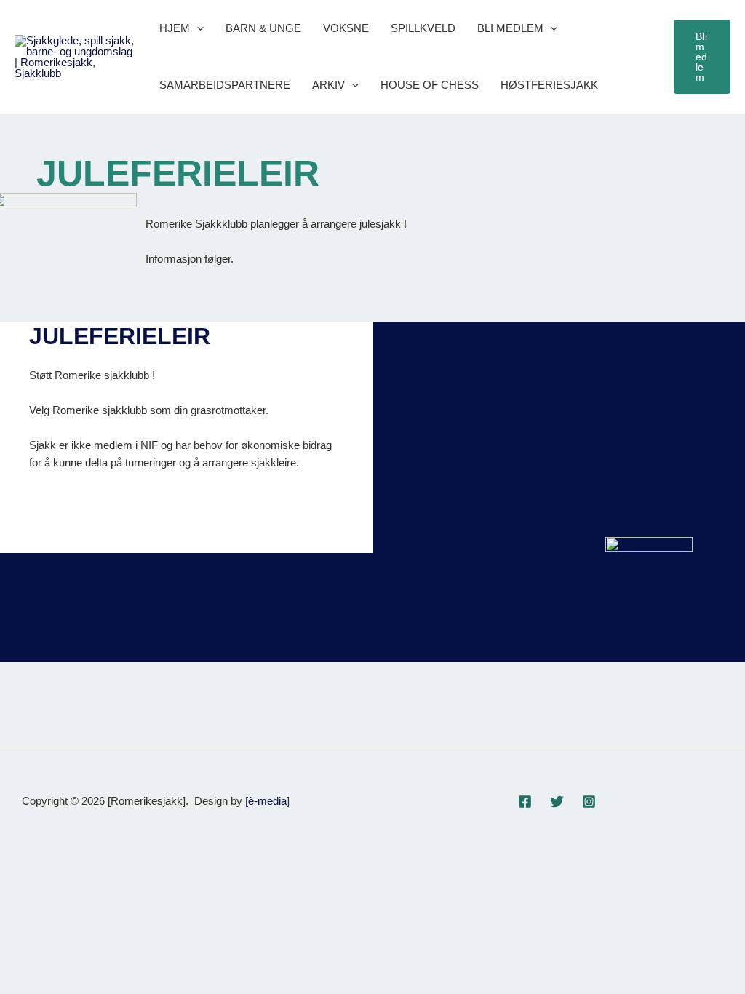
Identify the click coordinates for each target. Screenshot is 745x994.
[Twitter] (557, 801)
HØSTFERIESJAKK (549, 85)
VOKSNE (346, 28)
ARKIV (328, 85)
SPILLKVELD (423, 28)
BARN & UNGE (263, 28)
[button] (197, 28)
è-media (267, 801)
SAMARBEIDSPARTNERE (224, 85)
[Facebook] (525, 801)
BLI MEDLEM (510, 28)
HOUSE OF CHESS (430, 85)
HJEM (174, 28)
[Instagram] (589, 801)
